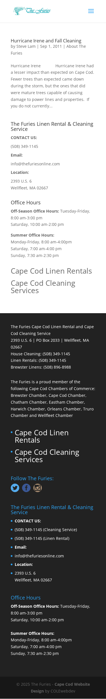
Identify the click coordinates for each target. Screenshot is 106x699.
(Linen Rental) (56, 538)
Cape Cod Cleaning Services (43, 286)
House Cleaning (25, 353)
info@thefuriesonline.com (35, 163)
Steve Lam (26, 46)
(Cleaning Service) (60, 529)
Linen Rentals (23, 360)
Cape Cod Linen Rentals (51, 271)
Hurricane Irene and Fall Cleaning (46, 41)
